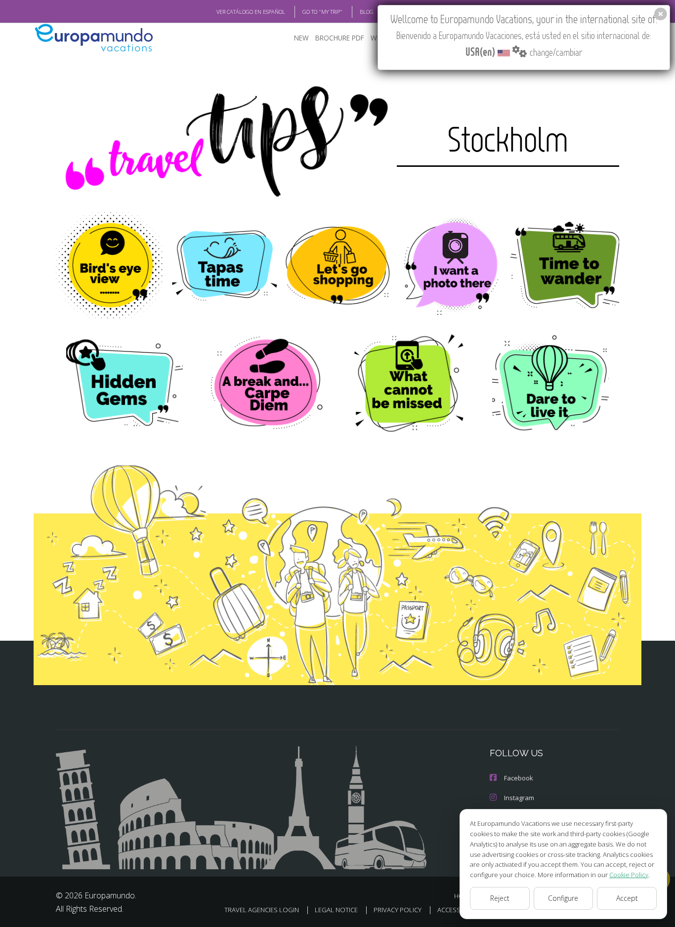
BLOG (367, 11)
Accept (627, 898)
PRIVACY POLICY (398, 909)
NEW (301, 37)
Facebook (518, 777)
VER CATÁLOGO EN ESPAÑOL (250, 11)
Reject (499, 898)
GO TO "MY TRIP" (322, 11)
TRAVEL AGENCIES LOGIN (261, 909)
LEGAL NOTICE (336, 909)
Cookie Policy (628, 874)
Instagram (519, 797)
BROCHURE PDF (339, 37)
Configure (563, 898)
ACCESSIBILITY (458, 909)
